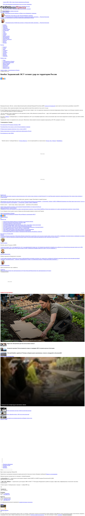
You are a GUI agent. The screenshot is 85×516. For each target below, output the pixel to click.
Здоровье (5, 33)
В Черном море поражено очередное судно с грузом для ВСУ (13, 128)
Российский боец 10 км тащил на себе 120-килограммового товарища (15, 126)
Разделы (2, 44)
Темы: (4, 60)
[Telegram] (4, 78)
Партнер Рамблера (4, 510)
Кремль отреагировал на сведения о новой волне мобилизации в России (18, 17)
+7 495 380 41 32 (6, 500)
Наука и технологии (7, 39)
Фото (4, 49)
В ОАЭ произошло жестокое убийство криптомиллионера (18, 410)
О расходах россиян (4, 247)
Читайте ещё (3, 195)
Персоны (5, 54)
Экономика (5, 28)
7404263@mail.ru (7, 498)
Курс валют (5, 65)
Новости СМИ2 (3, 419)
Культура (5, 40)
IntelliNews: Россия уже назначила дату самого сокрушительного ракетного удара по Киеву (59, 209)
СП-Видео (5, 50)
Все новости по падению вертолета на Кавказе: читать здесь (19, 418)
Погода (4, 41)
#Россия (20, 214)
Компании (5, 55)
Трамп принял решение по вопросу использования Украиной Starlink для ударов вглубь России (20, 206)
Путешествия (6, 30)
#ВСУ (34, 214)
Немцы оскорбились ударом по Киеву (8, 207)
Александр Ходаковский (50, 105)
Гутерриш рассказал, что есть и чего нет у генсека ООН (16, 228)
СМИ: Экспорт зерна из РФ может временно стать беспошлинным (18, 229)
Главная (4, 24)
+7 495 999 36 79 (6, 494)
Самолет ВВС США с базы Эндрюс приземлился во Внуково (16, 2)
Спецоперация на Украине (8, 61)
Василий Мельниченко (5, 254)
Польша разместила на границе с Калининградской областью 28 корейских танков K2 (22, 231)
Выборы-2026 (6, 64)
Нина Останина (3, 242)
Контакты (5, 467)
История (5, 42)
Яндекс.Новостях (23, 140)
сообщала (7, 116)
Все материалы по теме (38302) (7, 133)
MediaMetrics (59, 140)
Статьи (4, 48)
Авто (4, 31)
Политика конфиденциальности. (37, 514)
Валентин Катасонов (44, 16)
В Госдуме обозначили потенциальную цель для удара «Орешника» (17, 4)
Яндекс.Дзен (49, 140)
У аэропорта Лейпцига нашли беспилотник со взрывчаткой (17, 230)
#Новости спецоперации (27, 214)
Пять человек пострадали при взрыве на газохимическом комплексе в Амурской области (23, 227)
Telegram (54, 140)
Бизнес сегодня (6, 36)
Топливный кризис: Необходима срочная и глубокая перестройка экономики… (22, 16)
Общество (5, 27)
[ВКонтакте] (1, 78)
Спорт (4, 32)
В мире (4, 34)
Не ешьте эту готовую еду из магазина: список (13, 404)
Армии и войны (6, 29)
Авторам (5, 466)
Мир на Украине (6, 63)
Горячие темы (3, 58)
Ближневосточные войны (8, 62)
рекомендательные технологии (25, 502)
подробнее (60, 514)
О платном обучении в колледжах (7, 235)
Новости (5, 47)
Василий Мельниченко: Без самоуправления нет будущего (38, 270)
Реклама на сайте (6, 465)
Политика (5, 25)
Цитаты (4, 53)
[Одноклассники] (3, 78)
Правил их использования (51, 474)
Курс (1, 12)
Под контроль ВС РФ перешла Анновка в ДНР (10, 124)
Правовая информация (8, 464)
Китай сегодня (6, 68)
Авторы (4, 51)
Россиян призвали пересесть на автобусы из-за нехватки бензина (18, 221)
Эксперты (5, 52)
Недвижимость (6, 37)
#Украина (16, 214)
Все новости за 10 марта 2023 (6, 233)
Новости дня (3, 219)
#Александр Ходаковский (8, 214)
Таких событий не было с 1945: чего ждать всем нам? (17, 414)
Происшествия (6, 38)
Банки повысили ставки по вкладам (10, 11)
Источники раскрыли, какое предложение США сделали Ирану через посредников (22, 224)
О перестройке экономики (6, 258)
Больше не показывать (67, 514)
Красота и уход (6, 66)
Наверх (2, 504)
